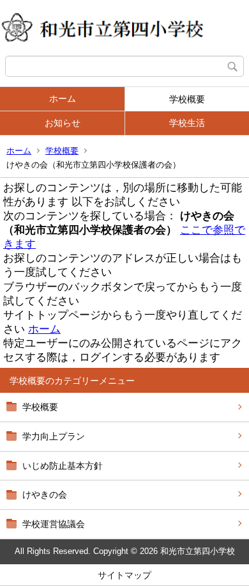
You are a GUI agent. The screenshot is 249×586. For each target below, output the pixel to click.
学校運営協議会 (53, 524)
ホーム (62, 98)
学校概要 (187, 99)
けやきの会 (44, 494)
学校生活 (187, 123)
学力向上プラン (53, 436)
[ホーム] (124, 28)
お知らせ (62, 123)
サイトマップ (124, 575)
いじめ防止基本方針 (62, 466)
